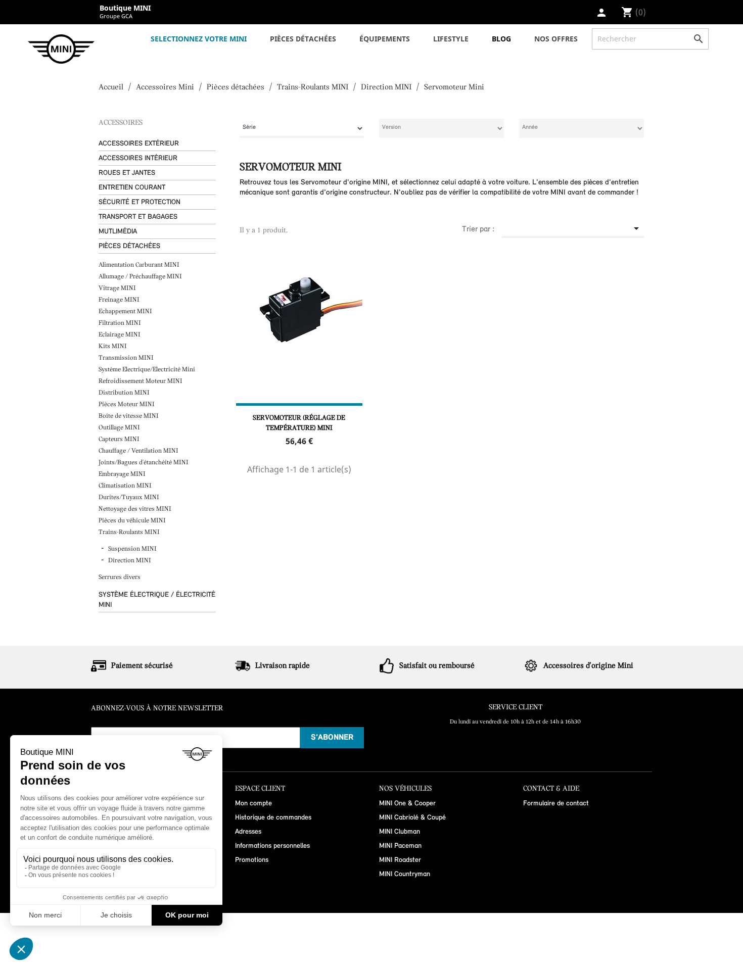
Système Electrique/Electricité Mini (148, 369)
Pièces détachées (129, 246)
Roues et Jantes (127, 173)
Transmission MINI (127, 358)
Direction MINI (129, 560)
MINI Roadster (400, 860)
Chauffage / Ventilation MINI (139, 451)
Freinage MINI (120, 300)
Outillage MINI (120, 427)
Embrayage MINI (123, 474)
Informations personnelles (272, 846)
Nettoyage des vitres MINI (136, 509)
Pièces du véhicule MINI (133, 520)
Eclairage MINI (120, 334)
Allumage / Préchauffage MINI (141, 276)
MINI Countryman (404, 874)
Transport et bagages (138, 217)
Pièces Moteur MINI (127, 404)
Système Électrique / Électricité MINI (157, 600)
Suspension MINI (132, 549)
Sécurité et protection (139, 202)
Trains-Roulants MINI (130, 532)
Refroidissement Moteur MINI (141, 381)
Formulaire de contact (556, 803)
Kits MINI (113, 346)
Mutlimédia (118, 231)
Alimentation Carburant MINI (140, 265)
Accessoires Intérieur (138, 158)
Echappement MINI (126, 311)
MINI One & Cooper (407, 803)
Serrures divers (120, 577)
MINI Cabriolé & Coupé (412, 818)
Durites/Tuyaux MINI (130, 497)
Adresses (248, 832)
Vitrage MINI (118, 288)
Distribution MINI (125, 393)
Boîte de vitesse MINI (129, 416)
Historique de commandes (273, 818)
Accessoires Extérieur (139, 144)
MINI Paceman (400, 846)
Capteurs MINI (120, 439)
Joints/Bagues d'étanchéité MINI (144, 462)
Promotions (251, 860)
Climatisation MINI (126, 485)
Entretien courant (132, 187)
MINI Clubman (399, 832)
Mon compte (253, 803)
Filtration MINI (121, 323)
